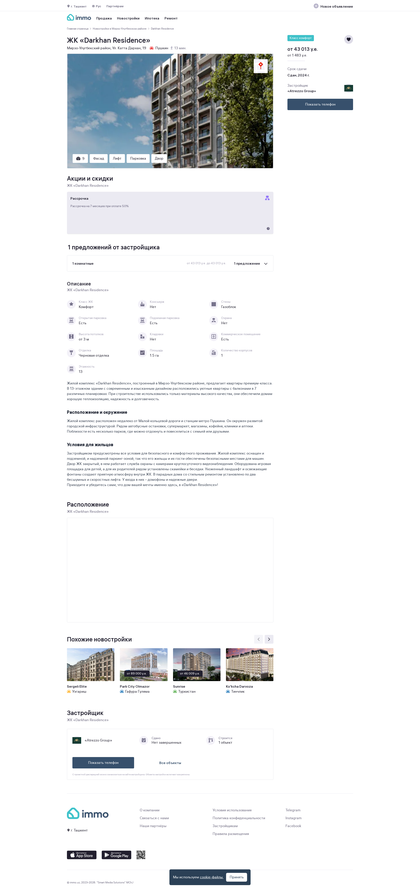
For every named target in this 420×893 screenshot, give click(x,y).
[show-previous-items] (258, 639)
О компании (149, 810)
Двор (159, 158)
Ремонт (171, 18)
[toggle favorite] (348, 39)
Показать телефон (103, 763)
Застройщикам (225, 826)
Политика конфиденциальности (239, 818)
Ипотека (152, 18)
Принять (237, 877)
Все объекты (170, 763)
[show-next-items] (269, 639)
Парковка (138, 158)
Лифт (117, 158)
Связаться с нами (154, 818)
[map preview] (261, 66)
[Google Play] (116, 855)
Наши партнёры (153, 826)
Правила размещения (231, 834)
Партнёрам (115, 6)
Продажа (104, 18)
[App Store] (81, 855)
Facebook (293, 826)
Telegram (293, 810)
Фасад (98, 158)
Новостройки (128, 18)
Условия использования (232, 810)
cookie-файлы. (212, 877)
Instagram (293, 818)
